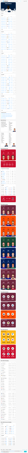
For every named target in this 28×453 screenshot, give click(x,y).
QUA (9, 39)
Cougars (3, 9)
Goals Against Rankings (4, 302)
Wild (3, 367)
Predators (3, 372)
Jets (3, 373)
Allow (25, 451)
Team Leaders (3, 150)
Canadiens (3, 173)
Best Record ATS (3, 331)
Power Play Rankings (4, 311)
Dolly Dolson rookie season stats (6, 113)
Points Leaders (3, 227)
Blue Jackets (4, 414)
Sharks (3, 384)
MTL (9, 26)
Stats (6, 11)
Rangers (3, 419)
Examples (10, 449)
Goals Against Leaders (4, 269)
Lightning (3, 174)
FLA (11, 426)
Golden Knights (4, 378)
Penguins (3, 409)
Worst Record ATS (3, 345)
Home (1, 449)
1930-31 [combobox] (2, 13)
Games (9, 11)
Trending (6, 449)
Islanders (3, 415)
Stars (3, 365)
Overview (2, 11)
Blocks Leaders (3, 248)
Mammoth (3, 368)
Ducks (3, 381)
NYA (9, 60)
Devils (3, 417)
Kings (3, 383)
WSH (7, 429)
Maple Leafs (4, 404)
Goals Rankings (3, 293)
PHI (11, 428)
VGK (11, 444)
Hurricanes (3, 407)
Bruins (3, 176)
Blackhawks (3, 375)
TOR (9, 41)
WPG (6, 189)
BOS (9, 19)
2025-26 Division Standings (5, 168)
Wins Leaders (3, 259)
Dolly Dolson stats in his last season (7, 116)
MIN (11, 431)
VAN (6, 431)
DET (11, 189)
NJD (11, 429)
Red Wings (3, 199)
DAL (11, 433)
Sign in (24, 1)
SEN (9, 44)
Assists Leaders (3, 216)
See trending (4, 117)
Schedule (2, 185)
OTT (6, 191)
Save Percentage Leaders (4, 280)
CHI (9, 36)
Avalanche (3, 363)
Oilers (3, 379)
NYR (9, 24)
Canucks (3, 389)
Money (4, 449)
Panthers (3, 181)
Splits (12, 11)
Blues (3, 370)
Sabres (3, 171)
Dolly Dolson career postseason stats (7, 115)
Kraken (3, 386)
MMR (9, 64)
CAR (11, 438)
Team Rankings (3, 161)
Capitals (3, 412)
